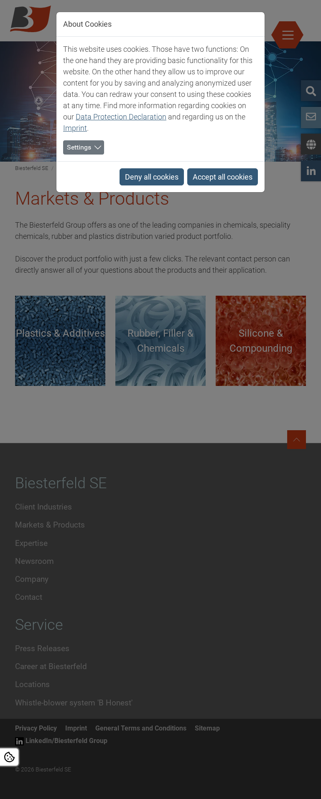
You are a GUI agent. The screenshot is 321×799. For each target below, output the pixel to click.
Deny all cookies (151, 176)
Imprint (75, 128)
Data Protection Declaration (121, 116)
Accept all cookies (222, 176)
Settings (79, 147)
